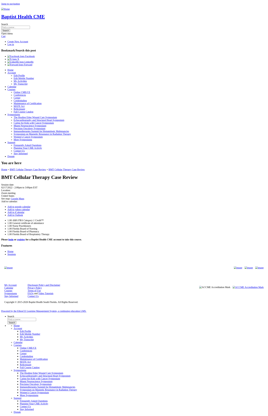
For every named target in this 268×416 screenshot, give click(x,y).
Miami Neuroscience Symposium (30, 125)
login (10, 239)
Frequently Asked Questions (27, 145)
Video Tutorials (45, 293)
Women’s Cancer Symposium (28, 137)
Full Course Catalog (23, 111)
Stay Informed (21, 153)
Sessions (11, 254)
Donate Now (124, 268)
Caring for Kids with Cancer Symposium (34, 123)
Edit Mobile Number (24, 78)
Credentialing (20, 100)
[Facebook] (238, 267)
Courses (11, 89)
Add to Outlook (15, 215)
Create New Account (17, 41)
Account (11, 72)
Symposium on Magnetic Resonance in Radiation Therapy (42, 134)
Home (10, 70)
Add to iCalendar (15, 212)
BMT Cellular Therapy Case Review (28, 169)
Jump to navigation (10, 3)
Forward (27, 64)
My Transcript (20, 84)
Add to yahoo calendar (18, 209)
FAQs (31, 293)
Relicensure (19, 109)
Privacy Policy (35, 288)
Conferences (20, 95)
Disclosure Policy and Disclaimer (44, 285)
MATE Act (19, 106)
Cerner (17, 97)
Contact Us (19, 150)
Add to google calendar (18, 206)
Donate (11, 156)
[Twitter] (249, 267)
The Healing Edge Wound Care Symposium (35, 117)
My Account (10, 285)
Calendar (11, 86)
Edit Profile (19, 75)
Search (4, 24)
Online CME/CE (22, 92)
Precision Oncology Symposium (29, 128)
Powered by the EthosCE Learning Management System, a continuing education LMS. (43, 311)
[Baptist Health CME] (8, 267)
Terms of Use (34, 290)
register (21, 239)
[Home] (5, 9)
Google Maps (17, 198)
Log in (10, 44)
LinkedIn (29, 62)
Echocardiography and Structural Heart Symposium (39, 120)
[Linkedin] (259, 267)
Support (11, 142)
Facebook (30, 56)
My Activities (20, 81)
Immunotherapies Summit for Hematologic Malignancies (41, 131)
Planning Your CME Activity (28, 148)
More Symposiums (23, 139)
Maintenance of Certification (28, 103)
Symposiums (13, 114)
